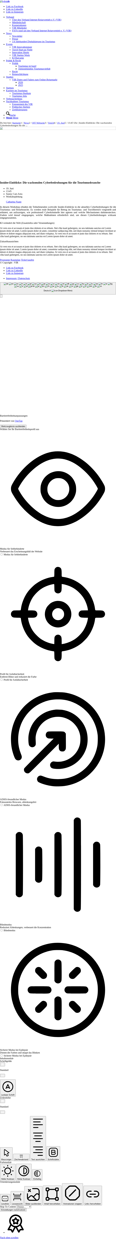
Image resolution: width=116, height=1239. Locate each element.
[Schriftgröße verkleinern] (2, 1075)
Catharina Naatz (13, 201)
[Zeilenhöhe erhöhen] (2, 1101)
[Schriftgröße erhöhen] (2, 1064)
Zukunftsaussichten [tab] (9, 241)
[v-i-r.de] (5, 1)
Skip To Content (8, 1206)
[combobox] (58, 288)
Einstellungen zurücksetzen (13, 1210)
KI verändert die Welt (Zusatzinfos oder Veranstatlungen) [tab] (27, 223)
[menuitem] (61, 24)
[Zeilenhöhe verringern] (2, 1112)
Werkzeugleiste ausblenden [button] (13, 426)
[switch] (14, 554)
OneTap (19, 421)
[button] (1, 296)
